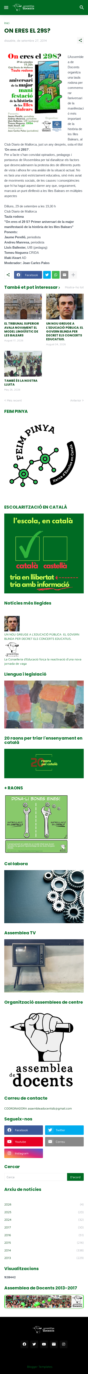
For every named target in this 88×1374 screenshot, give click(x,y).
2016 (44, 1235)
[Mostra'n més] (73, 275)
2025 (44, 1212)
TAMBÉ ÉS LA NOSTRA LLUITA (20, 382)
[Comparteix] (80, 40)
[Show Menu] (6, 7)
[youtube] (44, 1344)
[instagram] (63, 1344)
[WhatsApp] (56, 275)
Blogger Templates (39, 1366)
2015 (44, 1242)
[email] (54, 1344)
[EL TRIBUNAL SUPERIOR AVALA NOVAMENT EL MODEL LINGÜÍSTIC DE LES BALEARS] (23, 306)
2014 (44, 1250)
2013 (44, 1258)
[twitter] (34, 1344)
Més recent (14, 400)
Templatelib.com (66, 1366)
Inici (6, 22)
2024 (44, 1219)
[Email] (64, 275)
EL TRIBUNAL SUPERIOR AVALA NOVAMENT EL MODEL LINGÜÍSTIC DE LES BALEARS (21, 329)
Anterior (75, 400)
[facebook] (24, 1344)
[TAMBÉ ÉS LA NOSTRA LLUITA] (23, 364)
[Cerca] (82, 7)
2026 (44, 1204)
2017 (44, 1227)
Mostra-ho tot (74, 287)
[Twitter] (47, 275)
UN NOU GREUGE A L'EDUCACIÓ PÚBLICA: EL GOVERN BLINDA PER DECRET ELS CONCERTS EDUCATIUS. (64, 331)
